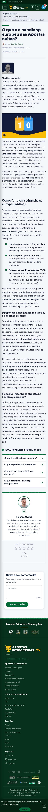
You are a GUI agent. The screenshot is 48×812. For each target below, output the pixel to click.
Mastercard (9, 698)
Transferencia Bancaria (14, 705)
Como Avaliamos (12, 685)
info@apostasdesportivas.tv (16, 659)
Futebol (8, 736)
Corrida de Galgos (12, 732)
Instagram (12, 759)
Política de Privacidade (14, 678)
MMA (7, 743)
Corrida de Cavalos (13, 729)
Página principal (10, 13)
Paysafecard (10, 712)
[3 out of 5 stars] (24, 548)
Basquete (9, 746)
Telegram (11, 763)
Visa (6, 702)
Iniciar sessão (17, 604)
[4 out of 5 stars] (28, 548)
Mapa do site (10, 689)
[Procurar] (37, 7)
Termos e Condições (13, 668)
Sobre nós (9, 675)
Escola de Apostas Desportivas (15, 17)
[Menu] (4, 7)
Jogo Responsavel (12, 682)
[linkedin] (24, 511)
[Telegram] (43, 7)
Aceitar (25, 809)
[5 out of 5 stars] (32, 548)
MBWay (8, 716)
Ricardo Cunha (17, 44)
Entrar (32, 7)
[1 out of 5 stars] (16, 548)
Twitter (10, 755)
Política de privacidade (10, 804)
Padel (7, 725)
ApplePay (9, 709)
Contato (8, 671)
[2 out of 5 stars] (20, 548)
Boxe (7, 739)
